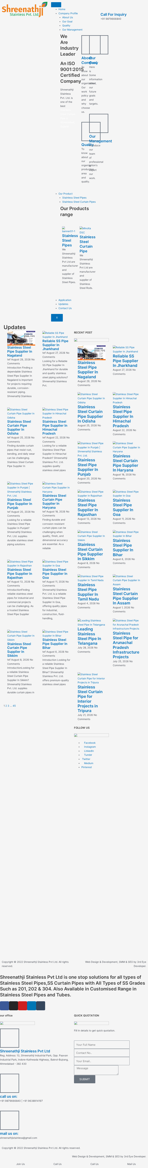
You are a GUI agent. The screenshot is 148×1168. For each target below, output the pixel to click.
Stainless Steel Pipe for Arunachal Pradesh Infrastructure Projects (126, 645)
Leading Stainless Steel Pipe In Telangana (89, 636)
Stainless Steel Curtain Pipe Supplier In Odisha (19, 427)
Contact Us (65, 308)
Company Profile (68, 13)
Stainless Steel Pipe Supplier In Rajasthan (19, 573)
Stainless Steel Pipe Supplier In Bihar (54, 644)
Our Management (72, 29)
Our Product (65, 193)
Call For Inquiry (114, 14)
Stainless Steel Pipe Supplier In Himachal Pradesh (54, 427)
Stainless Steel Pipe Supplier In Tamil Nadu (88, 591)
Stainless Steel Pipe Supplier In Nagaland (19, 351)
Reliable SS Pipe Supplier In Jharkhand (55, 345)
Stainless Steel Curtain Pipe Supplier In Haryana (54, 501)
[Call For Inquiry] (105, 6)
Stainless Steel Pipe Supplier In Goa (54, 573)
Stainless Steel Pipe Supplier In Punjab (19, 504)
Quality (66, 25)
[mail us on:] (9, 1120)
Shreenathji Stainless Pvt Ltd (25, 1051)
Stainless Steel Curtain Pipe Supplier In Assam (125, 596)
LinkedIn (88, 750)
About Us (67, 17)
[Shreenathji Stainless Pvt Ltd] (9, 1038)
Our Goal (67, 21)
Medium (88, 763)
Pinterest (86, 767)
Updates (63, 304)
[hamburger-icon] (56, 4)
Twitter (85, 759)
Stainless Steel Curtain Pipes (79, 201)
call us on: (8, 1096)
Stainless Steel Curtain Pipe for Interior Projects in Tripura (90, 699)
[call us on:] (9, 1083)
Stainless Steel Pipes (74, 197)
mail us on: (9, 1133)
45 (14, 705)
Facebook (89, 742)
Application (64, 300)
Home (61, 9)
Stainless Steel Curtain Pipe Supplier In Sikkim (19, 650)
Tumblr (87, 754)
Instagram (89, 746)
